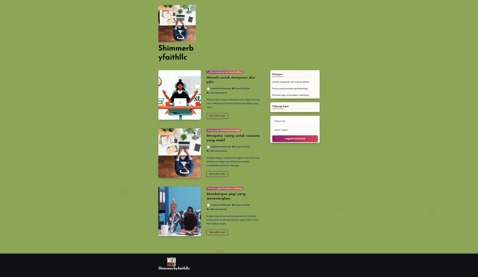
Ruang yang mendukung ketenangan (224, 130)
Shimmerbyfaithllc (174, 269)
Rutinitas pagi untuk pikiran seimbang (225, 188)
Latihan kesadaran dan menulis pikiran (225, 72)
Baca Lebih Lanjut (217, 116)
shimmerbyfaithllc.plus (221, 89)
